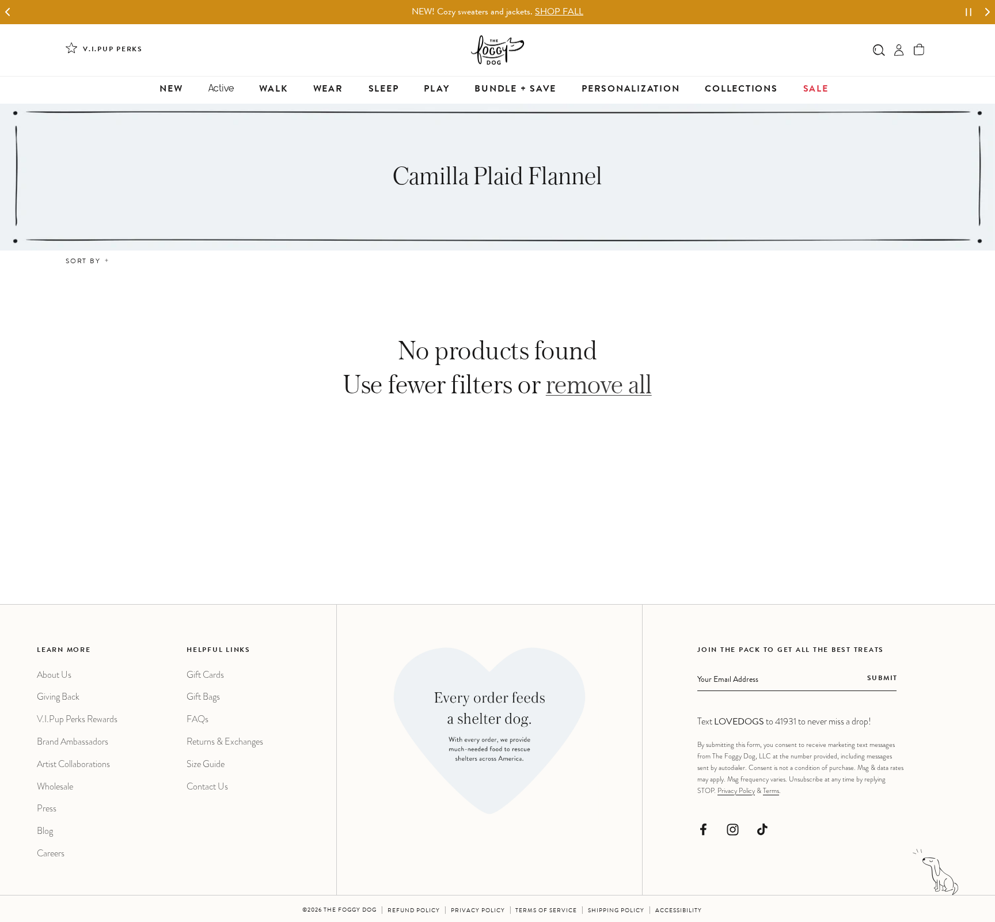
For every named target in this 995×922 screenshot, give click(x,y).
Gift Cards (205, 674)
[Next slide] (987, 12)
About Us (54, 674)
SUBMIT (882, 679)
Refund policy (414, 911)
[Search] (879, 50)
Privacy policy (478, 911)
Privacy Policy (736, 791)
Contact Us (207, 786)
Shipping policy (616, 911)
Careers (50, 853)
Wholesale (55, 786)
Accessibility (678, 911)
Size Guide (206, 764)
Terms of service (546, 911)
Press (46, 808)
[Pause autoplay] (968, 12)
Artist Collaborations (73, 764)
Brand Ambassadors (72, 741)
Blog (45, 830)
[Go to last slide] (8, 12)
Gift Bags (203, 696)
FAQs (197, 719)
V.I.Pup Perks (113, 50)
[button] (919, 50)
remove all (599, 384)
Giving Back (58, 696)
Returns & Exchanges (225, 741)
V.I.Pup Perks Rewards (77, 719)
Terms (771, 791)
